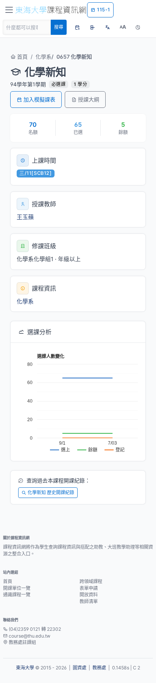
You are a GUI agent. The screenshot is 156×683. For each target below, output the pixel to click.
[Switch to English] (107, 27)
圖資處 (79, 668)
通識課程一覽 (16, 594)
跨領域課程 (91, 581)
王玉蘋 (25, 217)
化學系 (43, 56)
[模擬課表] (77, 27)
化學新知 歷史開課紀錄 (51, 492)
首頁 (22, 56)
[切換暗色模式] (137, 27)
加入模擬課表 (39, 99)
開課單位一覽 (16, 588)
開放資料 (89, 594)
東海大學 (25, 668)
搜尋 (58, 27)
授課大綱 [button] (88, 99)
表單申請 (89, 588)
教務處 (99, 668)
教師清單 (89, 601)
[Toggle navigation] (9, 10)
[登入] (92, 27)
